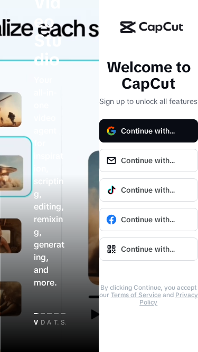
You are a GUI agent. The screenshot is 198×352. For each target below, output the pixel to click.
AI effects (49, 322)
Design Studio (43, 322)
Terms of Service (136, 295)
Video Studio (36, 322)
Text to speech (56, 322)
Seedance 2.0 (63, 322)
